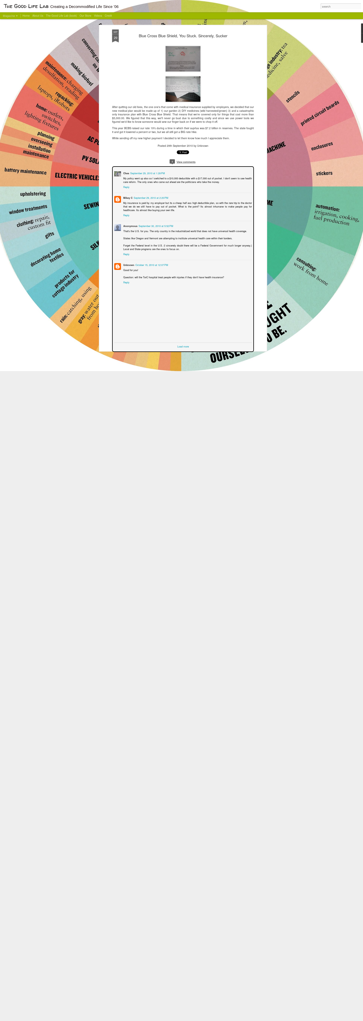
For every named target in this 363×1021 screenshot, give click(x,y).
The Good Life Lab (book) (61, 15)
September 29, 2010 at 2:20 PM (150, 197)
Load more (183, 346)
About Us (37, 15)
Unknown (128, 264)
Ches (126, 173)
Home (26, 15)
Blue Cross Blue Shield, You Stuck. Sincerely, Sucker (183, 35)
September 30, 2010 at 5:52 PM (155, 225)
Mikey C (127, 197)
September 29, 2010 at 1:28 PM (147, 173)
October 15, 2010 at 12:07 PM (151, 264)
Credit (108, 15)
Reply (126, 186)
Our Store (85, 15)
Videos (98, 15)
